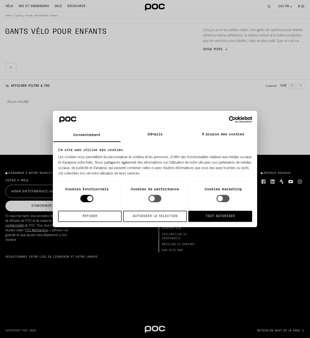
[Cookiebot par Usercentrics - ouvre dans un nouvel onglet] (232, 119)
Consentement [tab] (86, 135)
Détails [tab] (155, 134)
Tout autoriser (220, 216)
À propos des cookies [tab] (223, 134)
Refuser (89, 216)
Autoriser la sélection (155, 216)
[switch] (154, 198)
